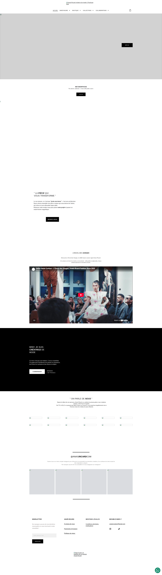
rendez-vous (52, 219)
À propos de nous (69, 524)
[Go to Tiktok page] (119, 529)
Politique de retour (69, 533)
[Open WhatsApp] (157, 570)
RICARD (83, 456)
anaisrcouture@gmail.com (117, 524)
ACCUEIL (55, 10)
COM (89, 456)
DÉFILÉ (127, 45)
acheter (81, 94)
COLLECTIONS (87, 10)
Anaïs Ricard (64, 10)
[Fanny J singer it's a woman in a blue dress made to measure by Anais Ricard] (107, 212)
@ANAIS (75, 456)
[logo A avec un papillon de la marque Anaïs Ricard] (81, 559)
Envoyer (37, 541)
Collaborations (101, 10)
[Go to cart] (130, 10)
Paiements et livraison (70, 529)
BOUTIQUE (75, 10)
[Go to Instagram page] (110, 529)
